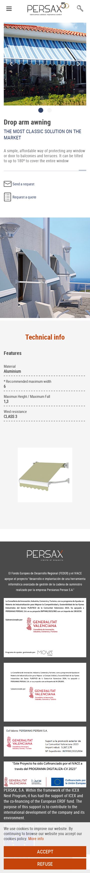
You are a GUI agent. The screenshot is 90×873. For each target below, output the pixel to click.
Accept (45, 851)
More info (36, 838)
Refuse (45, 863)
